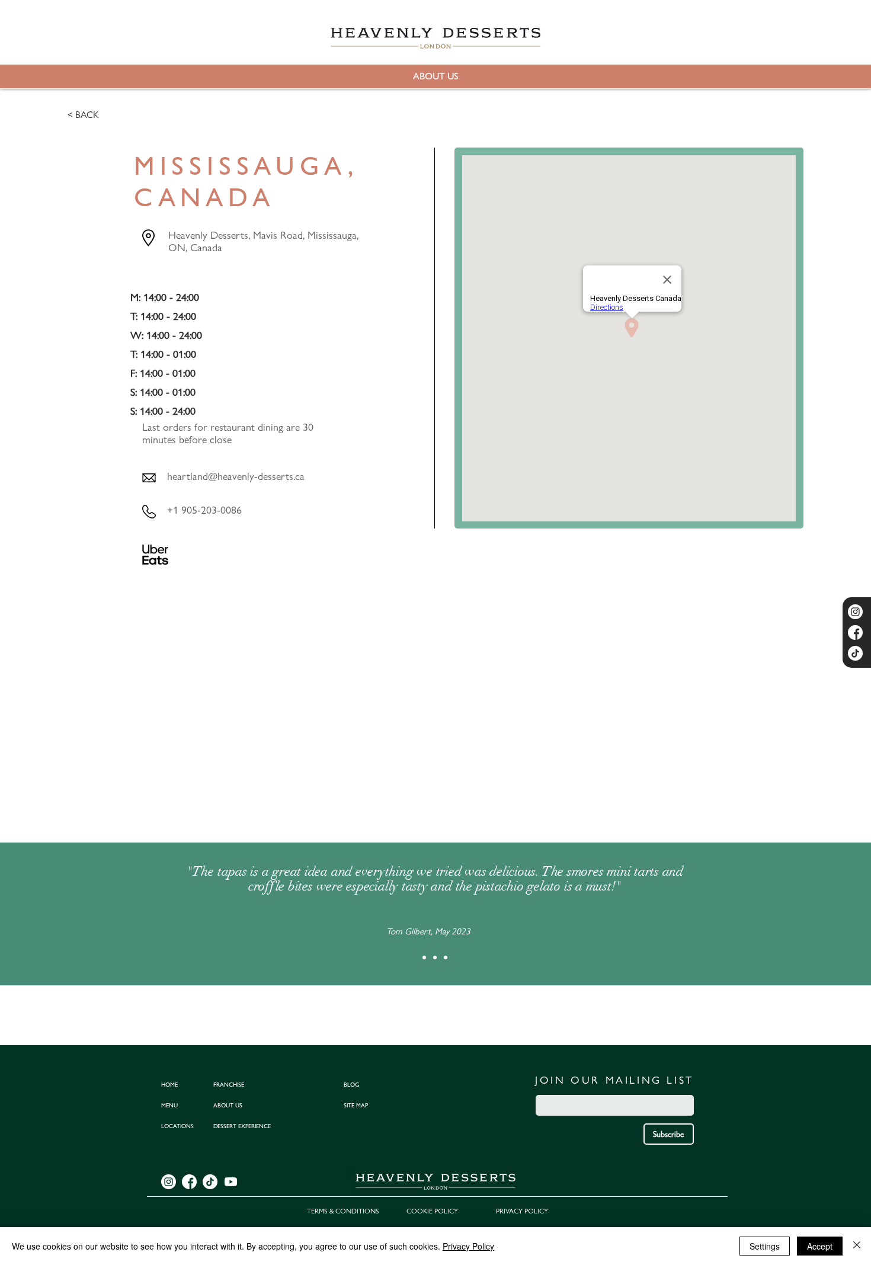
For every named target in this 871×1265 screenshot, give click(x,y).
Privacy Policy (468, 1246)
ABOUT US (227, 1105)
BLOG (351, 1084)
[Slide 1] (424, 957)
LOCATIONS (177, 1126)
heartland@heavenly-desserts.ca (236, 476)
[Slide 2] (435, 957)
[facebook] (855, 632)
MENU (169, 1105)
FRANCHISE (228, 1084)
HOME (169, 1084)
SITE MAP (356, 1105)
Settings (765, 1246)
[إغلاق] (857, 1246)
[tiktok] (855, 653)
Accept (819, 1246)
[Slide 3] (445, 957)
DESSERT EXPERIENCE (242, 1126)
